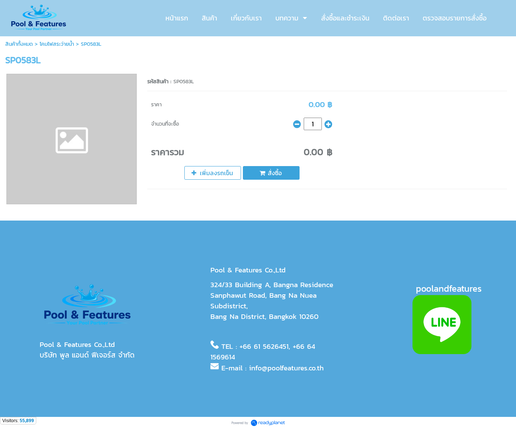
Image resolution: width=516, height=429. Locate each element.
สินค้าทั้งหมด (19, 44)
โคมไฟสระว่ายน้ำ (57, 44)
